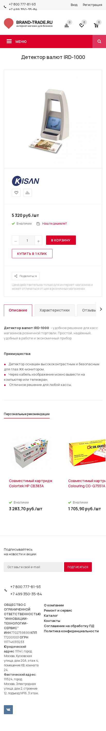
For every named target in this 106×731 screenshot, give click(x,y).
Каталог (51, 615)
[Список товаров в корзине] (98, 27)
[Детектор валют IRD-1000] (53, 163)
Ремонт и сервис (58, 610)
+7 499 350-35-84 (23, 9)
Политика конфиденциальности (71, 631)
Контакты (52, 620)
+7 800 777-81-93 (22, 4)
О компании (54, 605)
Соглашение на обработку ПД (69, 625)
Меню (20, 41)
